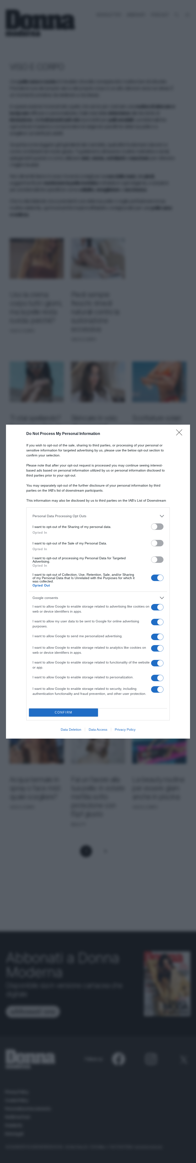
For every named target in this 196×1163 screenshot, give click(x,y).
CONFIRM (63, 712)
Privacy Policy (125, 729)
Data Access (98, 729)
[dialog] (98, 582)
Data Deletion (71, 729)
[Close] (180, 434)
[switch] (157, 526)
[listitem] (98, 516)
